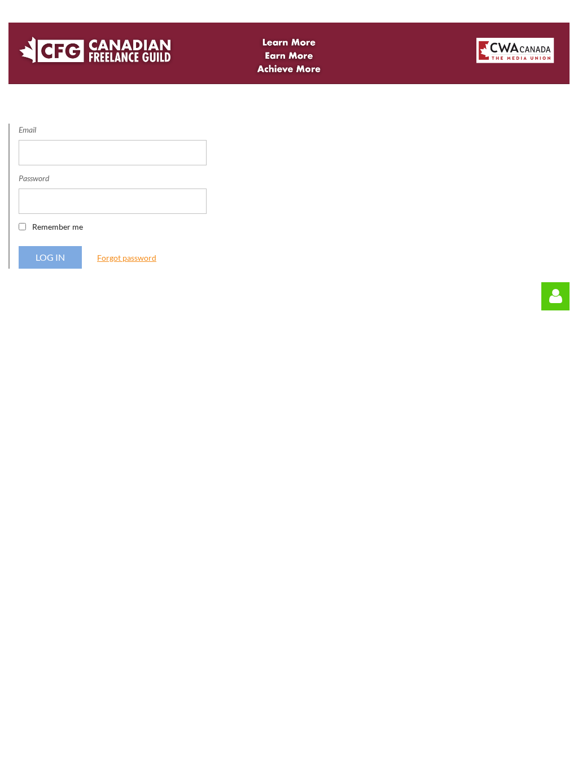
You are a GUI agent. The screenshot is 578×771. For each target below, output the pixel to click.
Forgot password (126, 257)
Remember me (57, 226)
